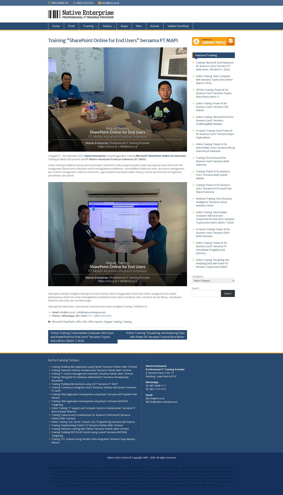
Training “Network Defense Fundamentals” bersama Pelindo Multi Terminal (91, 370)
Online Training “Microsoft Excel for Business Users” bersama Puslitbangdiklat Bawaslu (215, 120)
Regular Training (113, 321)
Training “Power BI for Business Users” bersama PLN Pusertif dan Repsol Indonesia (214, 188)
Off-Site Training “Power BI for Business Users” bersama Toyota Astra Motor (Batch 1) (213, 93)
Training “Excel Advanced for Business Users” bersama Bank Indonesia (212, 161)
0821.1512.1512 (85, 2)
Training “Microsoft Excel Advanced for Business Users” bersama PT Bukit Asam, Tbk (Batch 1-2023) (214, 66)
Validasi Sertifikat (178, 26)
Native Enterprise (95, 155)
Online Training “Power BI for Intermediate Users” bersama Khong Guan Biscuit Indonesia (215, 148)
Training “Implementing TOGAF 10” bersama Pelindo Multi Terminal (87, 425)
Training (88, 26)
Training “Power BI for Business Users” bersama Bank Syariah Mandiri (213, 175)
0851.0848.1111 (59, 2)
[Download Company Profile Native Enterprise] (213, 41)
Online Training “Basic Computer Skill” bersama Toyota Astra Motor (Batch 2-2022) (214, 80)
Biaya (124, 26)
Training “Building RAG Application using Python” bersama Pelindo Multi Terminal (94, 366)
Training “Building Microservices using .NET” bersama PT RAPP (84, 384)
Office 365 (81, 321)
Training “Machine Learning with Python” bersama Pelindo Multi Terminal (90, 428)
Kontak (154, 26)
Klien (139, 26)
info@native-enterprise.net (91, 312)
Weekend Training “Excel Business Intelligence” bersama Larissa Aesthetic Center (214, 202)
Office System (95, 321)
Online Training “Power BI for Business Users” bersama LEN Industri (212, 107)
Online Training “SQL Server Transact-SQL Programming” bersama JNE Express (93, 421)
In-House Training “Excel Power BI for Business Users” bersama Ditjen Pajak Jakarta (215, 134)
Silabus (107, 26)
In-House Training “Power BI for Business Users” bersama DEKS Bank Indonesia (213, 233)
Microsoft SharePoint (63, 321)
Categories (197, 276)
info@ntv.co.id (110, 2)
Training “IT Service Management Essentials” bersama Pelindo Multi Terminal (92, 373)
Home (56, 26)
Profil (71, 26)
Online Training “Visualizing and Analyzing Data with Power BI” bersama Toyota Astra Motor (155, 335)
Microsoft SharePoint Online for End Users (161, 155)
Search (195, 288)
